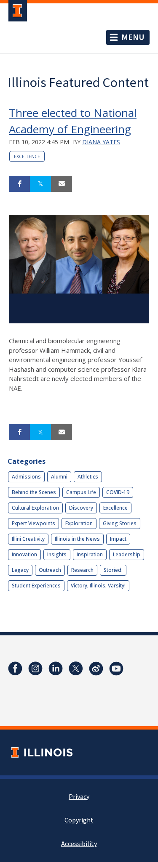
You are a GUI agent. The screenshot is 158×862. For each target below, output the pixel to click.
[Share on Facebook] (19, 184)
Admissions (26, 476)
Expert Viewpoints (33, 523)
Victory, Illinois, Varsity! (98, 585)
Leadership (126, 554)
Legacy (20, 570)
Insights (57, 554)
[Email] (61, 184)
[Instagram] (35, 668)
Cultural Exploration (35, 507)
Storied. (113, 570)
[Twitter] (76, 668)
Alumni (59, 476)
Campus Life (81, 492)
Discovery (81, 507)
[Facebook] (15, 668)
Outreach (50, 570)
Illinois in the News (77, 538)
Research (82, 570)
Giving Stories (120, 523)
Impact (118, 538)
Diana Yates (101, 142)
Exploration (79, 523)
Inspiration (90, 554)
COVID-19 (117, 492)
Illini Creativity (28, 538)
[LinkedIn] (55, 668)
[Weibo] (96, 668)
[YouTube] (116, 668)
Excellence (27, 156)
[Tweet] (40, 184)
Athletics (88, 476)
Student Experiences (36, 585)
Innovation (24, 554)
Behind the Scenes (34, 492)
